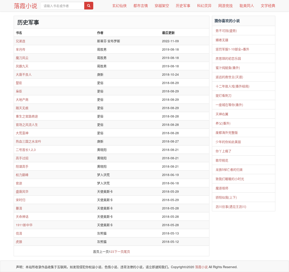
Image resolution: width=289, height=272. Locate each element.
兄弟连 (20, 41)
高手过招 (22, 158)
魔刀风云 (22, 57)
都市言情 (140, 5)
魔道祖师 (222, 188)
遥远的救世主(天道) (229, 77)
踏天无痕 (22, 108)
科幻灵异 (204, 5)
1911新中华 (24, 225)
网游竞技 (225, 5)
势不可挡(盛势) (226, 30)
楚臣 (19, 82)
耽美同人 (247, 5)
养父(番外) (223, 123)
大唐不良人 (24, 74)
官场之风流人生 (27, 124)
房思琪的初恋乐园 (228, 58)
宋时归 (20, 199)
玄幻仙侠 (119, 5)
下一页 (119, 251)
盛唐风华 (22, 191)
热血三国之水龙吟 (28, 141)
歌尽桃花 (222, 160)
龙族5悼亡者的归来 (229, 169)
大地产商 (22, 99)
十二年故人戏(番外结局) (232, 86)
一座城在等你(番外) (229, 104)
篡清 (19, 208)
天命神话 (22, 216)
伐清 (19, 233)
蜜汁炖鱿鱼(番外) (228, 67)
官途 (19, 183)
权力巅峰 (22, 174)
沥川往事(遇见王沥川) (231, 206)
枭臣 (19, 91)
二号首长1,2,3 (26, 149)
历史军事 (183, 5)
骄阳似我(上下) (226, 197)
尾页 (127, 251)
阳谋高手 (22, 166)
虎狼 (19, 241)
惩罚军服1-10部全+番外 (232, 49)
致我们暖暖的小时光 (230, 178)
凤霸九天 (22, 66)
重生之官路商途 (27, 116)
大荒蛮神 (22, 133)
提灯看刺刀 (223, 95)
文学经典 (268, 5)
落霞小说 (25, 5)
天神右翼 (222, 114)
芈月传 (20, 49)
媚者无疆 (222, 40)
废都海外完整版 (227, 132)
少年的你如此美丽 (228, 141)
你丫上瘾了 (223, 151)
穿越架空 (162, 5)
